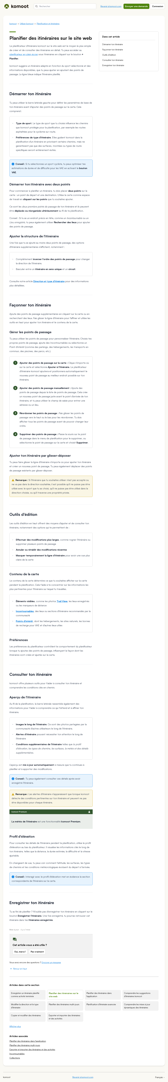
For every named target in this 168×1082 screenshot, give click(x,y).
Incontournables (17, 1053)
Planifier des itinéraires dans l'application (99, 995)
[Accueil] (16, 6)
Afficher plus (15, 1026)
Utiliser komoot (26, 23)
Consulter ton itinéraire (112, 60)
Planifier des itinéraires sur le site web (63, 995)
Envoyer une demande (136, 6)
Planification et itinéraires (48, 23)
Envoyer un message (51, 962)
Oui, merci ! (20, 951)
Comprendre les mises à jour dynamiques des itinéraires (137, 1006)
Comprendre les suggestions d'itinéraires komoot (137, 995)
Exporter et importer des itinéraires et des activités (64, 1017)
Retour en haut (20, 968)
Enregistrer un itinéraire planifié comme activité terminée (25, 995)
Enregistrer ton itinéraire (113, 65)
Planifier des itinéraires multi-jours (64, 1004)
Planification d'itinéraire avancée (101, 1004)
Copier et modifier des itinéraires (26, 1015)
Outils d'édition (109, 54)
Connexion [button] (157, 6)
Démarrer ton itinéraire (112, 44)
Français (159, 1077)
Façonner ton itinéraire (112, 49)
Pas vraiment (37, 951)
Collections (14, 1058)
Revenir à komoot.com (110, 6)
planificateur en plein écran (23, 54)
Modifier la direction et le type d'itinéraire (24, 1006)
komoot (13, 23)
